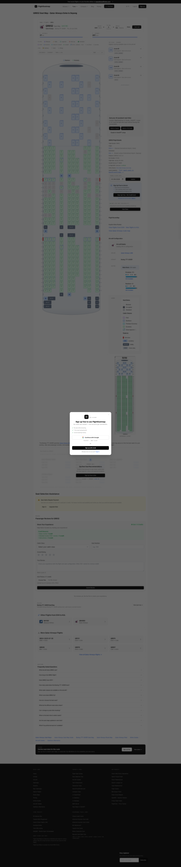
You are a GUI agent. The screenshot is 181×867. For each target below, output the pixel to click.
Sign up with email (90, 448)
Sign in (97, 451)
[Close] (108, 414)
